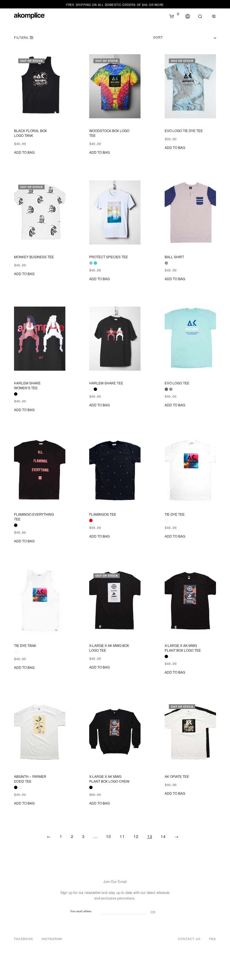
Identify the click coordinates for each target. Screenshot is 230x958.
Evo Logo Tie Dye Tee (184, 130)
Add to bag (24, 152)
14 (163, 836)
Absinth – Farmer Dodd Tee (30, 778)
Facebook (23, 938)
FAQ (212, 938)
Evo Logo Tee (177, 383)
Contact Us (189, 938)
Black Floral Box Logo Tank (30, 133)
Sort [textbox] (158, 37)
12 (136, 836)
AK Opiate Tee (177, 776)
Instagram (52, 938)
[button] (174, 14)
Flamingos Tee (102, 514)
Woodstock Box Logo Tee (109, 133)
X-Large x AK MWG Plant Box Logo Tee (183, 648)
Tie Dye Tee (175, 514)
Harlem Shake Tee (106, 383)
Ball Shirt (174, 256)
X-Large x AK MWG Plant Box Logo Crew (109, 778)
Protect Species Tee (108, 256)
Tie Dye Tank (25, 645)
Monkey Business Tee (34, 256)
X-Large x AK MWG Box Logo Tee (109, 648)
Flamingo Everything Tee (34, 516)
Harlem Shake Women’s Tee (27, 385)
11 (122, 836)
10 (108, 836)
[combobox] (184, 37)
